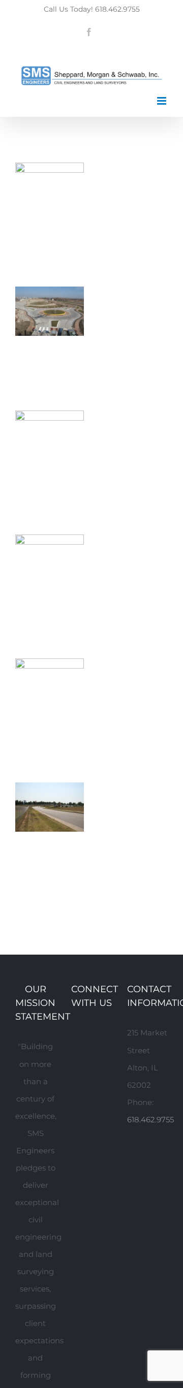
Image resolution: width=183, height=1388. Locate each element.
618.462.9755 (150, 1119)
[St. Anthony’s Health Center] (49, 791)
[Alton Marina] (49, 419)
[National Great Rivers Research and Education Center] (49, 295)
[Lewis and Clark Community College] (49, 667)
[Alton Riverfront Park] (49, 543)
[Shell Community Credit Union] (49, 171)
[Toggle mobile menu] (162, 101)
